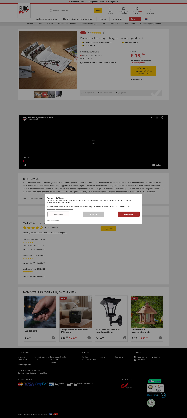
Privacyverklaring (53, 220)
